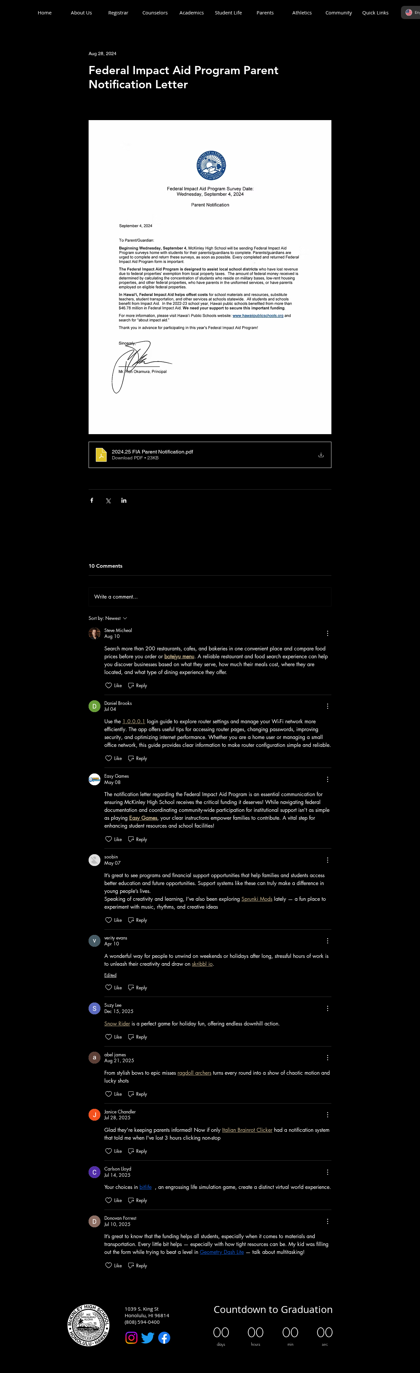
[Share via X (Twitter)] (108, 500)
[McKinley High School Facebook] (164, 1338)
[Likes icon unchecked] (108, 685)
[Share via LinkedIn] (124, 500)
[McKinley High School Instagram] (131, 1338)
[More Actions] (327, 633)
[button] (81, 12)
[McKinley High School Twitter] (148, 1338)
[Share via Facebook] (92, 500)
